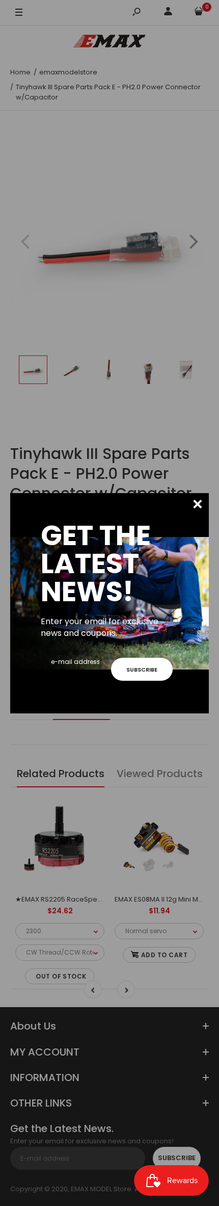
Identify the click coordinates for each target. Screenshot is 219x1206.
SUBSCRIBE (141, 669)
